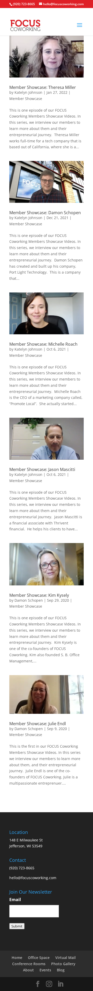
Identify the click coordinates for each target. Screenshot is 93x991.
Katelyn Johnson (28, 92)
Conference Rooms (28, 963)
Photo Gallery (63, 963)
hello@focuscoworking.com (32, 877)
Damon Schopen (28, 600)
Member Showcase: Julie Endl (37, 723)
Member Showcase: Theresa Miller (42, 87)
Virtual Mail (65, 957)
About (28, 969)
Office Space (39, 957)
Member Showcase (25, 98)
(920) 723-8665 (24, 4)
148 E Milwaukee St (26, 840)
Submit (16, 926)
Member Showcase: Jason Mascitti (42, 469)
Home (17, 957)
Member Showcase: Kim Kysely (39, 595)
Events (45, 969)
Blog (61, 969)
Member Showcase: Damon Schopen (45, 212)
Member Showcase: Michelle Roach (43, 344)
